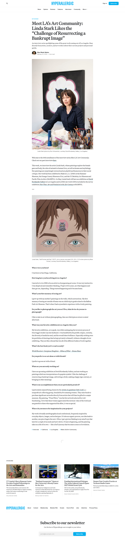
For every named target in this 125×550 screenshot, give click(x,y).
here (54, 160)
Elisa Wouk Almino (43, 52)
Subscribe (113, 3)
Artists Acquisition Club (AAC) (73, 390)
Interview (35, 19)
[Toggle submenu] (86, 9)
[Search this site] (7, 3)
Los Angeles (54, 429)
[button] (84, 9)
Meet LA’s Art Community (69, 429)
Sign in (105, 3)
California (45, 429)
